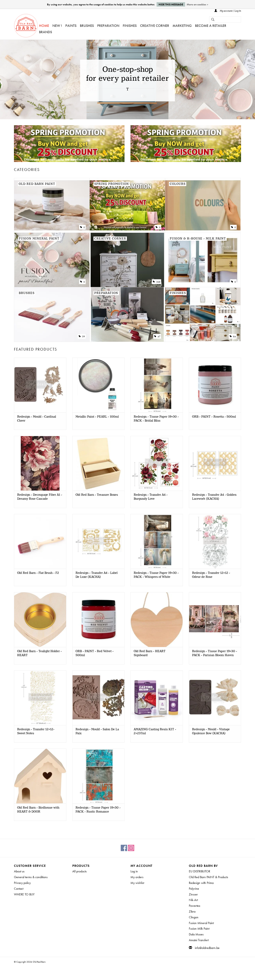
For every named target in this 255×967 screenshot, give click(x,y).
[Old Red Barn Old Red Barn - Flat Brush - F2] (40, 541)
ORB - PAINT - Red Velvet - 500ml (95, 653)
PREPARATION (108, 25)
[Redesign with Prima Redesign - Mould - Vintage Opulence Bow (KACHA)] (215, 697)
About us (19, 871)
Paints (70, 25)
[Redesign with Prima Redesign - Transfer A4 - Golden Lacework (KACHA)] (215, 463)
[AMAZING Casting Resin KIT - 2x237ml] (156, 697)
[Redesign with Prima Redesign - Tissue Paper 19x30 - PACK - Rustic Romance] (98, 776)
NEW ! (57, 25)
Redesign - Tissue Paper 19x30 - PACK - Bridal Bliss (156, 419)
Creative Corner (154, 25)
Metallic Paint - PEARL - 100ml (97, 417)
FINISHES (130, 25)
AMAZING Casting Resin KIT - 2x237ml (155, 731)
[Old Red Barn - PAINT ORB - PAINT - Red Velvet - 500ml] (98, 619)
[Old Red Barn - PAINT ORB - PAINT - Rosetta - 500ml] (215, 385)
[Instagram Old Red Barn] (131, 848)
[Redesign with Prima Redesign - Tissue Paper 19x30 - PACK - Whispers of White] (156, 541)
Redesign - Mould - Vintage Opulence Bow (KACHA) (211, 731)
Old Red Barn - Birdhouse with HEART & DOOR (38, 810)
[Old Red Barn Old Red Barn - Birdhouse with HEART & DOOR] (40, 776)
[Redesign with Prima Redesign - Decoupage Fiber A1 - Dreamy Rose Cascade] (40, 463)
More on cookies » (197, 4)
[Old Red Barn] (26, 26)
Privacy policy (22, 883)
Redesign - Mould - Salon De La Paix (97, 731)
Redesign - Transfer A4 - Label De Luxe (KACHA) (97, 575)
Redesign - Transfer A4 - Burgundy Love (151, 497)
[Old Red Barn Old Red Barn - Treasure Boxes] (98, 463)
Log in (134, 871)
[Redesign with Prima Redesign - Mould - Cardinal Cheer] (40, 385)
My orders (136, 877)
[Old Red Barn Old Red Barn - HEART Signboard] (156, 619)
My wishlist (137, 883)
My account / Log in (230, 11)
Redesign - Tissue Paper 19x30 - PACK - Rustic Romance (98, 810)
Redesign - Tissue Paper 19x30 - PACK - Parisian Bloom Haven (214, 653)
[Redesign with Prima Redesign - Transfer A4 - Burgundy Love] (156, 463)
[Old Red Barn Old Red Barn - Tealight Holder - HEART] (40, 619)
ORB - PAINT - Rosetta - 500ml (214, 417)
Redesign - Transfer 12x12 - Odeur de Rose (211, 575)
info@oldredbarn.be (207, 948)
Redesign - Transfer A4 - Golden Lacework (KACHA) (214, 497)
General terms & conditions (31, 877)
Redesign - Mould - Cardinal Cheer (36, 419)
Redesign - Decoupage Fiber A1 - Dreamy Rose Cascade (39, 497)
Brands (45, 32)
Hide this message (171, 4)
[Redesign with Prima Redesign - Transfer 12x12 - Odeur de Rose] (215, 541)
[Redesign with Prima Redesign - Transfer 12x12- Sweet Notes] (40, 697)
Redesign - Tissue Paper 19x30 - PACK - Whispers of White (156, 575)
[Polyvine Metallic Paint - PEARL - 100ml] (98, 385)
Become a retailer (210, 25)
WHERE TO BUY (24, 894)
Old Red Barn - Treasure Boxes (97, 495)
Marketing (182, 25)
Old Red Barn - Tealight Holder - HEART (39, 653)
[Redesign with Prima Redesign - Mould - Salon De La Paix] (98, 697)
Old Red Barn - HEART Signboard (150, 653)
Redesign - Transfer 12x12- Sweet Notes (35, 731)
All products (79, 871)
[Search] (211, 19)
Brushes (87, 25)
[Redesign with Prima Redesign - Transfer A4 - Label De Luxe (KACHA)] (98, 541)
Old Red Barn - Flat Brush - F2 (38, 573)
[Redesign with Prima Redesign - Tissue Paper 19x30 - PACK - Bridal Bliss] (156, 385)
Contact (18, 888)
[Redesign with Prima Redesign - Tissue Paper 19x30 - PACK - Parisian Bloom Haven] (215, 619)
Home (44, 25)
